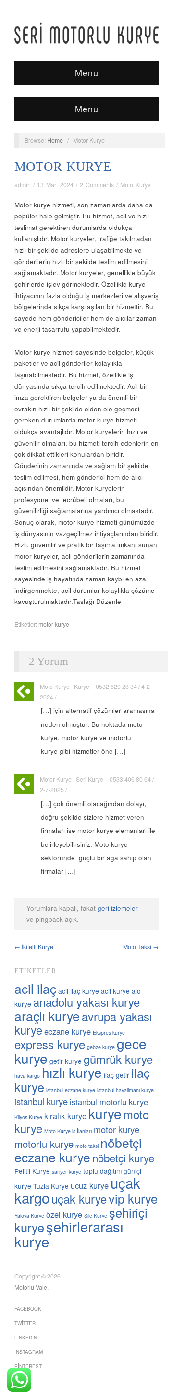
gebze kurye (101, 1046)
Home (55, 140)
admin (22, 185)
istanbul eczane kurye (70, 1090)
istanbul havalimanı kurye (125, 1090)
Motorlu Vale (30, 1287)
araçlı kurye (47, 1015)
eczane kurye (67, 1031)
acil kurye (115, 991)
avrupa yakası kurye (83, 1023)
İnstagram (28, 1352)
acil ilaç (35, 988)
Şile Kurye (95, 1215)
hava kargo (27, 1075)
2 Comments (97, 185)
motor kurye (53, 624)
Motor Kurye (62, 166)
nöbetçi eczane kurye (78, 1150)
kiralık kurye (65, 1116)
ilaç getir (116, 1075)
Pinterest (28, 1366)
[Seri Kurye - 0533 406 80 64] (86, 33)
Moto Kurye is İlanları (68, 1130)
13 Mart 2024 (55, 185)
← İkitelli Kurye (33, 946)
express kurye (49, 1044)
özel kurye (64, 1214)
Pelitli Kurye (32, 1171)
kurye (105, 1113)
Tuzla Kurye (51, 1186)
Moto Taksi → (141, 946)
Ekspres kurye (109, 1032)
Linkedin (25, 1337)
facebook (27, 1308)
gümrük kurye (118, 1059)
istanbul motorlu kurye (109, 1102)
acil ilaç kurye (78, 991)
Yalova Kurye (29, 1215)
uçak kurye (79, 1199)
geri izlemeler (118, 908)
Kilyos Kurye (28, 1117)
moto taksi (87, 1145)
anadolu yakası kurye (86, 1002)
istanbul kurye (41, 1101)
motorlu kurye (44, 1144)
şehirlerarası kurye (69, 1233)
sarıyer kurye (66, 1171)
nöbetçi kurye (123, 1157)
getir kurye (65, 1061)
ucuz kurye (90, 1185)
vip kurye (133, 1198)
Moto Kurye (135, 185)
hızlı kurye (72, 1072)
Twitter (25, 1323)
